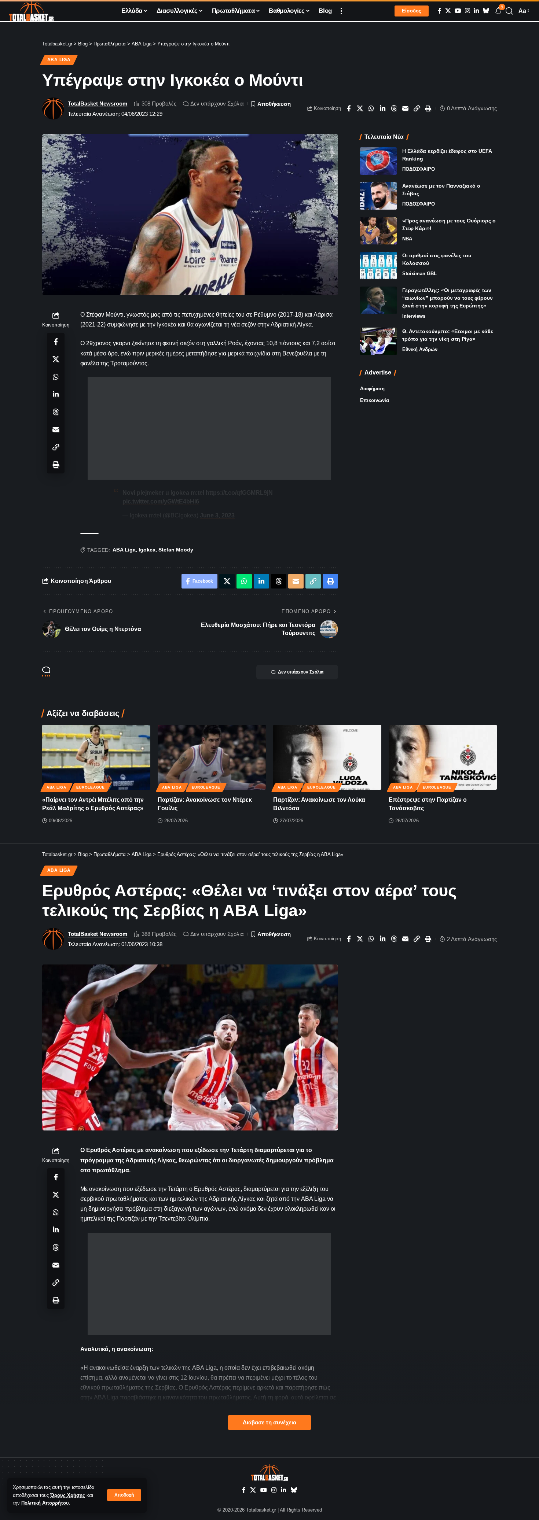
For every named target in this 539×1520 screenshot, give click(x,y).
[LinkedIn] (476, 11)
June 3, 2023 (217, 515)
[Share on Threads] (394, 108)
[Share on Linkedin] (383, 108)
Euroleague (90, 787)
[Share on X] (360, 108)
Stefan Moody (175, 550)
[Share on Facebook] (349, 108)
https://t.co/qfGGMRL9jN (239, 493)
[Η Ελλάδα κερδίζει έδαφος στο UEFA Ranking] (378, 161)
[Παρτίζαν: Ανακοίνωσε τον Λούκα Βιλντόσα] (327, 757)
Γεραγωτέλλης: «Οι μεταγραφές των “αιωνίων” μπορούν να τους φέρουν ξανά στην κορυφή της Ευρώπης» (447, 298)
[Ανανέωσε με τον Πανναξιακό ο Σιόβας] (378, 196)
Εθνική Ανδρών (419, 349)
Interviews (413, 316)
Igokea (147, 550)
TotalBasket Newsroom (97, 103)
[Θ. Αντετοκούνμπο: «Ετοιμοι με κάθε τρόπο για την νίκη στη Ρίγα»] (378, 341)
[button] (124, 1495)
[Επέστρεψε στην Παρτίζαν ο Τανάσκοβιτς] (443, 757)
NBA (407, 238)
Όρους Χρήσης (67, 1495)
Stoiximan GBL (419, 273)
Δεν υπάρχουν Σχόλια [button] (300, 672)
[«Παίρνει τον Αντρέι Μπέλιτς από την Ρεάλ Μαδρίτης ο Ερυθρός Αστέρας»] (96, 757)
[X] (448, 11)
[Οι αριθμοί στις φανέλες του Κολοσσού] (378, 265)
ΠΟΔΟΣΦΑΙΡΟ (418, 169)
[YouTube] (458, 11)
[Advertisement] (209, 428)
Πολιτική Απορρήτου (45, 1503)
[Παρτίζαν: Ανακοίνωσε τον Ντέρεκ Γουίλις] (212, 757)
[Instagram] (467, 11)
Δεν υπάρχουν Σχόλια (217, 103)
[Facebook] (439, 11)
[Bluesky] (486, 11)
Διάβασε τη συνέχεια (269, 1422)
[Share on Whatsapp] (371, 108)
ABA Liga (59, 60)
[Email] (405, 108)
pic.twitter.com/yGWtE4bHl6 (160, 501)
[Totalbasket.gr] (31, 11)
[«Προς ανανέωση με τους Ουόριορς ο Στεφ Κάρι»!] (378, 230)
